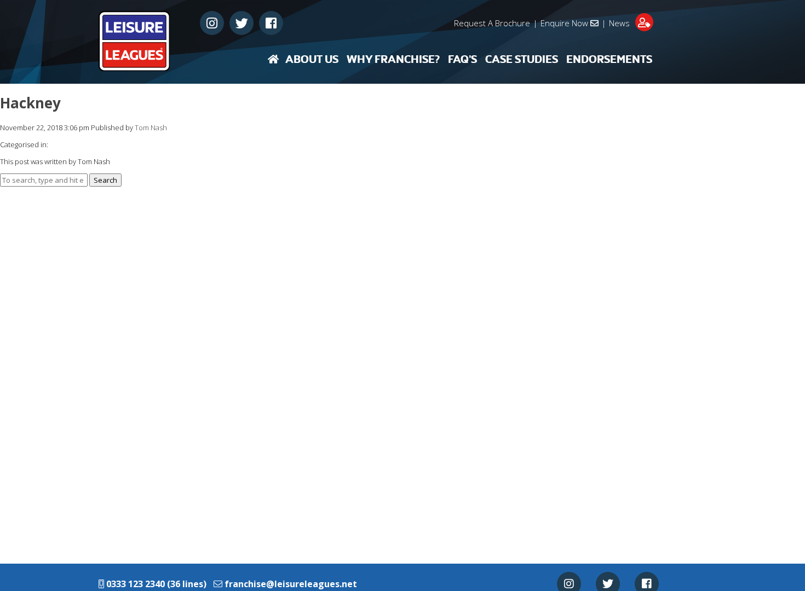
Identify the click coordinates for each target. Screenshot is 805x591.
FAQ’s (462, 60)
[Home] (273, 59)
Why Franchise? (393, 60)
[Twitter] (241, 23)
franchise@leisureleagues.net (291, 584)
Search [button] (105, 180)
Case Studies (521, 60)
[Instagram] (211, 23)
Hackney (30, 103)
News (619, 23)
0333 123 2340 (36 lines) (155, 584)
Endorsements (609, 60)
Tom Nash (151, 127)
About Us (311, 60)
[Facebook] (271, 23)
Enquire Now (565, 23)
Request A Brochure (492, 23)
